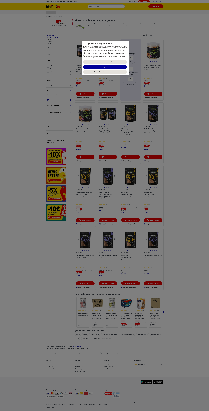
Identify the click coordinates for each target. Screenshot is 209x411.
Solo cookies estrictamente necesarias (105, 71)
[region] (105, 58)
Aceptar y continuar (105, 67)
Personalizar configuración (105, 62)
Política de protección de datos (109, 58)
